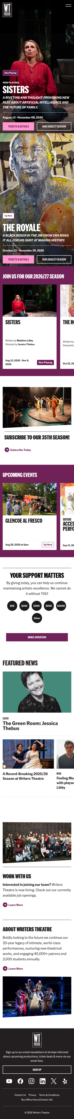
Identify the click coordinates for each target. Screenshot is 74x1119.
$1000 (61, 605)
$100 (24, 605)
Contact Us (20, 1095)
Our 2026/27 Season (54, 126)
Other (37, 618)
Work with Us (17, 876)
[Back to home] (7, 10)
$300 (36, 605)
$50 (12, 605)
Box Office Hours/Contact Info (37, 1099)
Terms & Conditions (49, 1095)
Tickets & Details (18, 126)
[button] (68, 5)
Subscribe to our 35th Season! (37, 437)
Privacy (32, 1095)
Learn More (15, 906)
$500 (49, 605)
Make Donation (37, 637)
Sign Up (37, 1069)
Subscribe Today (20, 451)
